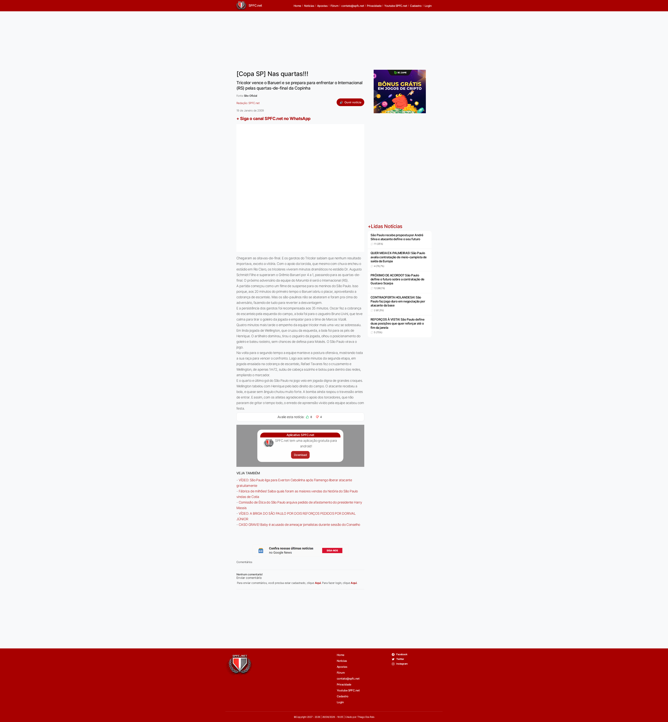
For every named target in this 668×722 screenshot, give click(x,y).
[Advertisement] (334, 38)
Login (428, 5)
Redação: (248, 103)
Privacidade (374, 5)
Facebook (401, 654)
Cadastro (416, 5)
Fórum (334, 5)
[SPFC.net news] (300, 550)
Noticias (309, 5)
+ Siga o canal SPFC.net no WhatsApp (273, 118)
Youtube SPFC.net (395, 5)
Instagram (402, 663)
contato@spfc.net (352, 5)
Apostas (322, 5)
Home (297, 5)
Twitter (400, 658)
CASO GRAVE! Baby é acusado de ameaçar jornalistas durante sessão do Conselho (299, 524)
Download (300, 455)
